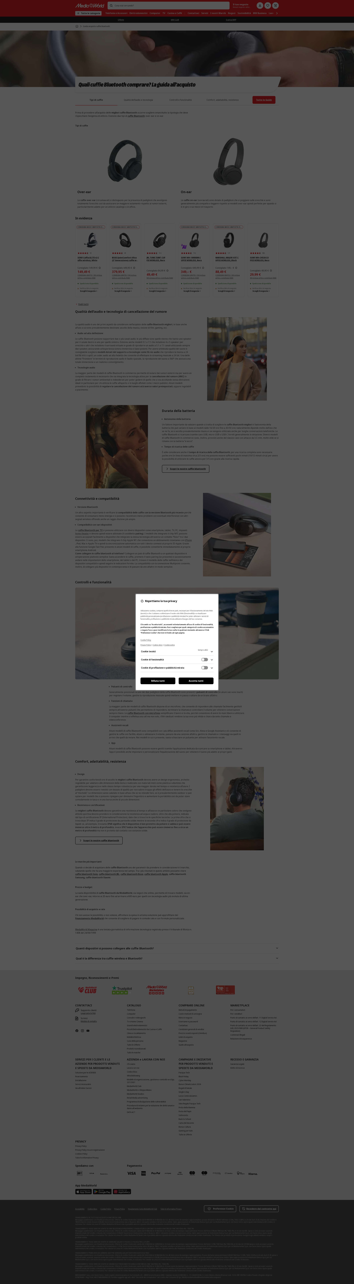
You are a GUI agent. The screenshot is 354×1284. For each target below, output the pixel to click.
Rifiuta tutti (158, 680)
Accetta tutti (196, 680)
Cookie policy (169, 645)
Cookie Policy (145, 640)
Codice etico (157, 645)
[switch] (204, 659)
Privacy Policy (145, 645)
